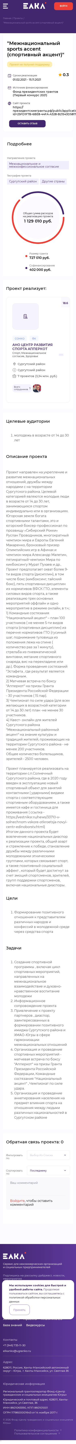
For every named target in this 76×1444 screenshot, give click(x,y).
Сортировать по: (14, 1172)
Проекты (18, 18)
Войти (63, 6)
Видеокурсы (35, 1325)
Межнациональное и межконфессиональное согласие (34, 165)
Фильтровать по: (14, 1157)
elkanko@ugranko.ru (17, 1350)
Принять (19, 1309)
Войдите (17, 1201)
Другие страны (53, 181)
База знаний (12, 1325)
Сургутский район (23, 181)
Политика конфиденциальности (36, 1430)
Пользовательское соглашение (35, 1433)
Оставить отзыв (27, 123)
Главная (7, 18)
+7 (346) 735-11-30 (14, 1345)
